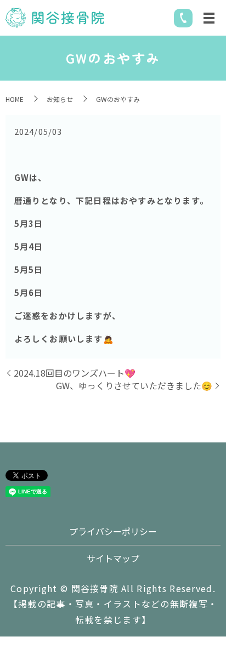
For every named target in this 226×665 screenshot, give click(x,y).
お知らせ (60, 99)
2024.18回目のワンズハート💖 (74, 373)
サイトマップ (113, 558)
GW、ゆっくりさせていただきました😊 (134, 385)
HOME (14, 99)
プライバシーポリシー (113, 531)
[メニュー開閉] (209, 18)
